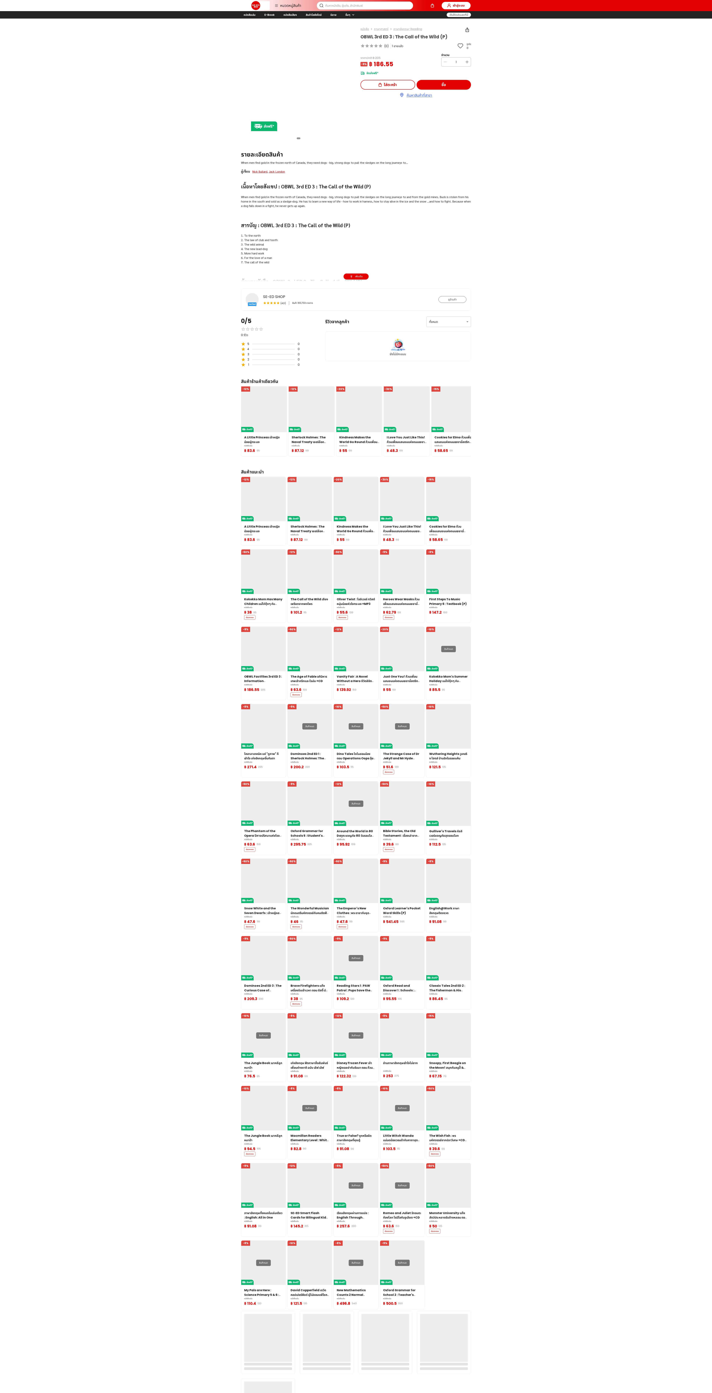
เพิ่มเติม (359, 276)
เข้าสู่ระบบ (459, 5)
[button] (459, 15)
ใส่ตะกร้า (390, 84)
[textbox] (356, 255)
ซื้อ (443, 84)
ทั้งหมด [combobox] (433, 322)
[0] (432, 5)
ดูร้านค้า (452, 299)
